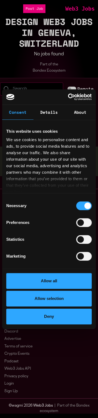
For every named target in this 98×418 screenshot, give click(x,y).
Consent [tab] (17, 112)
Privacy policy (16, 376)
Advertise (12, 339)
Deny (49, 316)
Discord (11, 331)
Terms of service (18, 346)
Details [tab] (49, 112)
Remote (85, 89)
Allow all (49, 280)
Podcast (11, 361)
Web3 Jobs (80, 8)
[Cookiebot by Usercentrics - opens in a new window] (69, 96)
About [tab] (80, 112)
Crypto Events (16, 354)
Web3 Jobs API (17, 368)
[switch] (84, 222)
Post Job (34, 8)
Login (9, 383)
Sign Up (11, 391)
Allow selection (49, 298)
